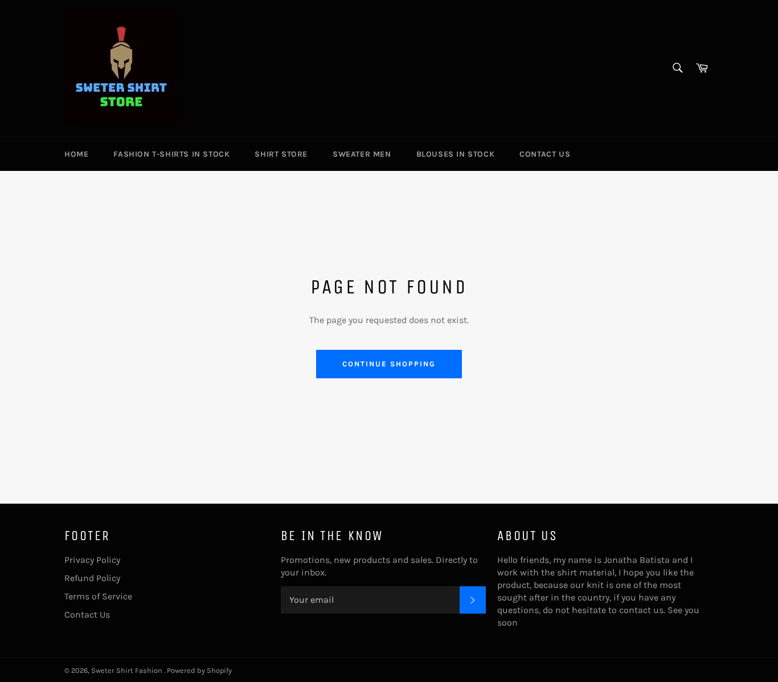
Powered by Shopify (199, 670)
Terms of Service (98, 596)
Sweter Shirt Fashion (127, 670)
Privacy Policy (92, 559)
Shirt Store (281, 154)
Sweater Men (362, 154)
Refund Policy (92, 578)
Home (76, 154)
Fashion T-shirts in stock (171, 154)
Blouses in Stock (455, 154)
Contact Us (544, 154)
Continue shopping (388, 364)
